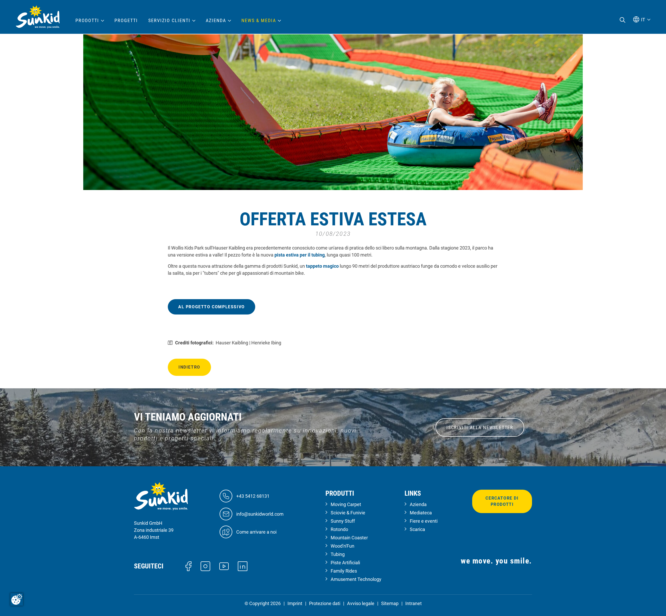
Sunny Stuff (343, 521)
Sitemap (390, 603)
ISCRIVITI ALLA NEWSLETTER (479, 427)
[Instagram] (205, 565)
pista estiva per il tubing (299, 255)
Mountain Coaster (349, 537)
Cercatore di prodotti (501, 501)
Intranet (413, 603)
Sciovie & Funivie (348, 512)
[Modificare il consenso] (16, 599)
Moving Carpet (346, 504)
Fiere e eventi (424, 521)
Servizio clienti (169, 20)
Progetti (126, 20)
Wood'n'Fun (342, 546)
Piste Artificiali (345, 562)
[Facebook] (188, 565)
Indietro (189, 367)
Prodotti (87, 20)
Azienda (418, 504)
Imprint (294, 603)
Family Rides (344, 571)
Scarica (417, 529)
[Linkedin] (242, 565)
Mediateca (421, 512)
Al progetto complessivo (211, 306)
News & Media (258, 20)
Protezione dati (324, 603)
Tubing (338, 554)
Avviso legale (360, 603)
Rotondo (339, 529)
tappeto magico (322, 266)
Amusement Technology (356, 579)
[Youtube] (224, 565)
